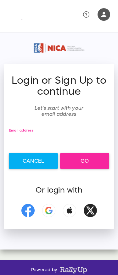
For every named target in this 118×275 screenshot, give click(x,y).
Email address (21, 130)
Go (85, 160)
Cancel (33, 160)
